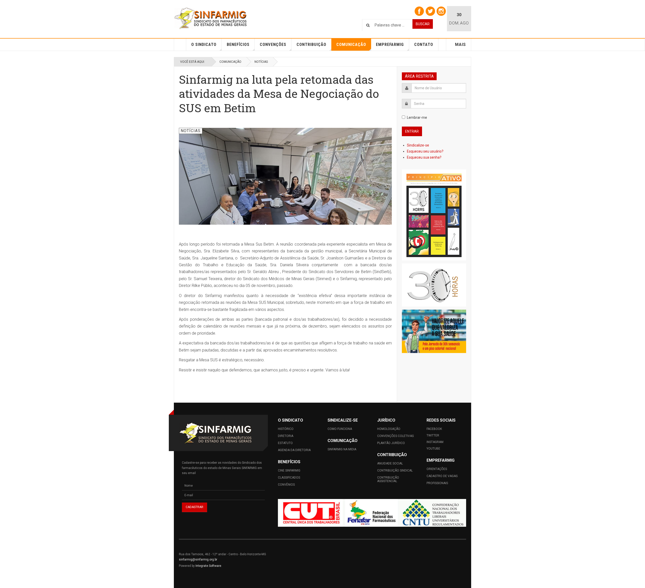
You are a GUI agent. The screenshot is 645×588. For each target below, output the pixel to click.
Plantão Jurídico (391, 443)
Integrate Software (208, 566)
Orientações (437, 469)
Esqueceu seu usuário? (425, 151)
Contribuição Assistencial (388, 479)
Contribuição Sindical (395, 470)
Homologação (388, 429)
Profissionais (437, 483)
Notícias (261, 62)
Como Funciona (340, 429)
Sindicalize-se (418, 145)
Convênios (286, 484)
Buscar (423, 24)
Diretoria (285, 436)
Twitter (433, 435)
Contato (423, 44)
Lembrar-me (417, 117)
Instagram (435, 442)
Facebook (434, 429)
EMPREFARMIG (390, 44)
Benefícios (238, 44)
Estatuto (285, 443)
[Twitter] (430, 11)
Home (180, 45)
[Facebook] (419, 11)
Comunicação (351, 44)
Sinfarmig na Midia (342, 449)
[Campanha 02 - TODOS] (434, 285)
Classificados (289, 477)
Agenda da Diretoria (294, 450)
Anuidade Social (390, 463)
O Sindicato (203, 44)
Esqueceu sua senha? (424, 157)
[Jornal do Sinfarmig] (434, 214)
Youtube (433, 448)
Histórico (286, 429)
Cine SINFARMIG (289, 470)
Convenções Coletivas (395, 436)
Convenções (273, 44)
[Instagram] (441, 11)
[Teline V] (210, 18)
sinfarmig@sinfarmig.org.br (198, 559)
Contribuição (311, 44)
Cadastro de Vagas (442, 476)
